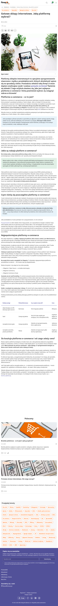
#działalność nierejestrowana (47, 533)
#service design (19, 526)
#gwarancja (23, 545)
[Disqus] (29, 397)
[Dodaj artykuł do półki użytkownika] (56, 444)
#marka (5, 514)
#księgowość (35, 507)
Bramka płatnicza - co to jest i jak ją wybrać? (29, 441)
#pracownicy (51, 507)
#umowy (33, 530)
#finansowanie (19, 511)
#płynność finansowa (28, 537)
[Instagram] (39, 598)
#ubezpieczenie (7, 533)
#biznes (12, 507)
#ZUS (34, 511)
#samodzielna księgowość (27, 514)
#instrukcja (20, 522)
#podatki (19, 507)
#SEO (26, 522)
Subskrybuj (47, 559)
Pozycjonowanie (5, 223)
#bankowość (25, 530)
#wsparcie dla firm (17, 518)
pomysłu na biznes (39, 86)
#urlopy (44, 537)
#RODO (48, 526)
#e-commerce (6, 10)
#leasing (11, 526)
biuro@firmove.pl (7, 586)
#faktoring (11, 537)
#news (36, 526)
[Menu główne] (56, 2)
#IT (36, 533)
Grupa (22, 598)
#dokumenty (40, 522)
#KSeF (5, 526)
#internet (26, 518)
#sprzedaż (15, 10)
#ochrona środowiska (15, 530)
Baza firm (3, 579)
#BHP (16, 545)
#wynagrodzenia (17, 533)
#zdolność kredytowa (38, 541)
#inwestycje (13, 541)
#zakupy (20, 541)
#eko (37, 514)
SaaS (39, 109)
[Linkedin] (31, 598)
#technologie (29, 526)
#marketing (6, 463)
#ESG (54, 514)
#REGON (5, 545)
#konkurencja (52, 537)
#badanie (38, 537)
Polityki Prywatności (43, 562)
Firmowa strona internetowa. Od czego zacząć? (26, 479)
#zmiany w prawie (46, 514)
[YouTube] (35, 598)
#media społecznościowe (44, 511)
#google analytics (28, 533)
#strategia (43, 507)
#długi (5, 537)
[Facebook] (28, 598)
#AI (43, 518)
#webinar (5, 541)
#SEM (11, 545)
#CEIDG (42, 526)
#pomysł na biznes (25, 10)
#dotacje (12, 522)
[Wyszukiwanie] (46, 2)
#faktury (32, 522)
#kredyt (5, 530)
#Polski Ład (28, 541)
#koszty (18, 537)
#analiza (53, 530)
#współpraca (49, 541)
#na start (34, 10)
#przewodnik (49, 518)
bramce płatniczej (6, 376)
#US (47, 530)
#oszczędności (49, 522)
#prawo (5, 511)
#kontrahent (40, 530)
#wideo (11, 511)
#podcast (5, 522)
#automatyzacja (35, 518)
